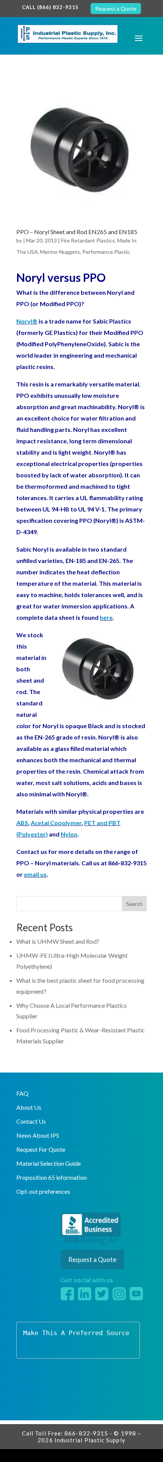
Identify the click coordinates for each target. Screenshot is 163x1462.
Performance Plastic (106, 252)
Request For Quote (40, 1149)
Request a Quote (115, 8)
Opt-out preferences (43, 1191)
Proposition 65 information (51, 1177)
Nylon (69, 834)
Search (134, 904)
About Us (28, 1107)
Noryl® (27, 321)
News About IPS (37, 1135)
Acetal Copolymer (56, 822)
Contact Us (31, 1121)
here (106, 617)
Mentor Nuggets (60, 252)
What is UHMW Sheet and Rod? (57, 941)
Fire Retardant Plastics (88, 240)
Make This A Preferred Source (76, 1333)
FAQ (22, 1093)
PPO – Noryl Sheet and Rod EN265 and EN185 (76, 231)
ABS (22, 822)
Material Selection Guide (48, 1163)
